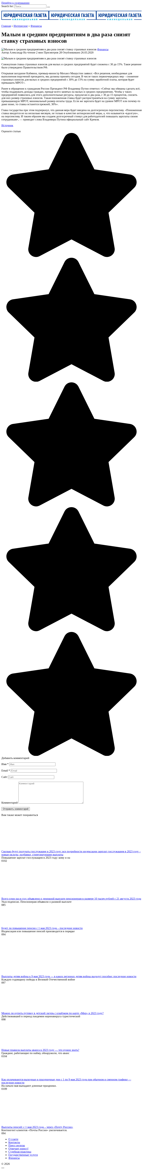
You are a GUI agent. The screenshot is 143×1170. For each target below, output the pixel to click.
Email (5, 770)
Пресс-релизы (16, 1145)
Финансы (102, 49)
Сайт (4, 776)
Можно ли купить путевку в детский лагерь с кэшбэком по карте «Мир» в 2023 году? (52, 1013)
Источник (7, 125)
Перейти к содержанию (15, 2)
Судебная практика (19, 1151)
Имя (5, 764)
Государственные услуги (23, 1154)
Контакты (14, 1142)
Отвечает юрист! (18, 1148)
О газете (13, 1139)
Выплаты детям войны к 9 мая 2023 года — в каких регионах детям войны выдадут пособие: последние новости (68, 976)
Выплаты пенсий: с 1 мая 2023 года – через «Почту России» (37, 1127)
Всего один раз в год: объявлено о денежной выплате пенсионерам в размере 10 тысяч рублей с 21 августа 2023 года (71, 898)
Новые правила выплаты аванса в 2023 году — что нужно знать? (40, 1050)
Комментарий (9, 802)
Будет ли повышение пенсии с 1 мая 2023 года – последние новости (42, 928)
